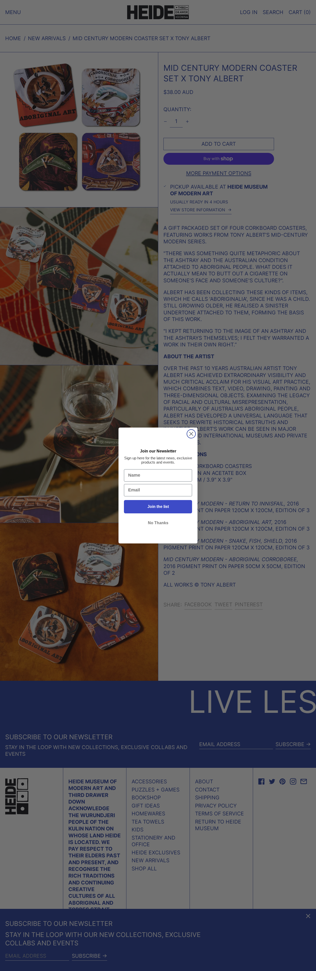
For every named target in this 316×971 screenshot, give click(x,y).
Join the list (158, 506)
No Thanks (158, 523)
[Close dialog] (191, 434)
